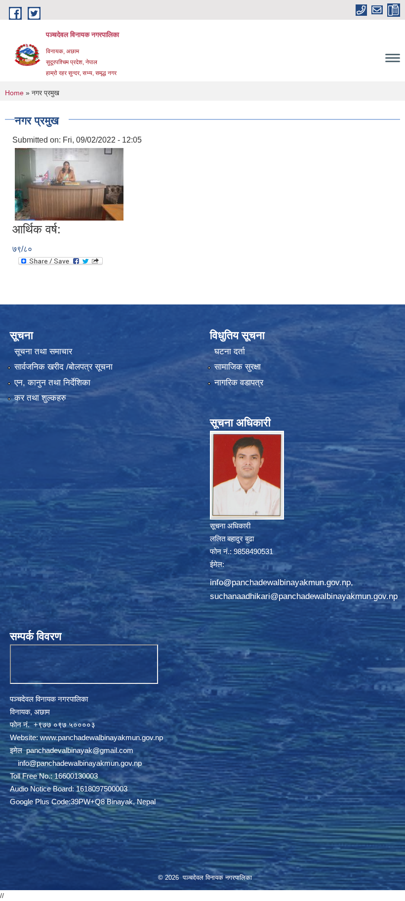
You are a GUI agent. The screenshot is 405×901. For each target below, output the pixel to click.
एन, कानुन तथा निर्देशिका (52, 382)
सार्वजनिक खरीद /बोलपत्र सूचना (63, 367)
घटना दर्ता (229, 351)
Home (14, 93)
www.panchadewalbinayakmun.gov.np (101, 737)
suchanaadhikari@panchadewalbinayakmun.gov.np (304, 596)
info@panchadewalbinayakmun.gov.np (280, 582)
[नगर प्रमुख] (69, 184)
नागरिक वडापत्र (238, 382)
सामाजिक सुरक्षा (237, 367)
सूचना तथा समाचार (43, 351)
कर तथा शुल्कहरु (40, 398)
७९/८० (22, 249)
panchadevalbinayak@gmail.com (79, 750)
